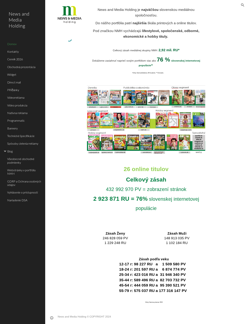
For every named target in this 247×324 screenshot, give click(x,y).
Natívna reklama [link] (17, 113)
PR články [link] (13, 90)
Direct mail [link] (14, 82)
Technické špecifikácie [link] (21, 136)
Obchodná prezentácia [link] (21, 67)
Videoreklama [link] (15, 97)
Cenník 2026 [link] (15, 59)
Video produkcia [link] (17, 105)
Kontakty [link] (13, 51)
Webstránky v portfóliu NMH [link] (21, 171)
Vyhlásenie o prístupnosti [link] (22, 192)
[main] (146, 23)
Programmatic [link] (16, 120)
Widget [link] (11, 74)
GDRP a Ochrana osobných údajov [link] (24, 183)
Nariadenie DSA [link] (17, 200)
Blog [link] (10, 151)
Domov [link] (12, 44)
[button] (242, 5)
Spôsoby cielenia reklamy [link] (22, 143)
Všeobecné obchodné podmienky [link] (20, 160)
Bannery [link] (12, 128)
